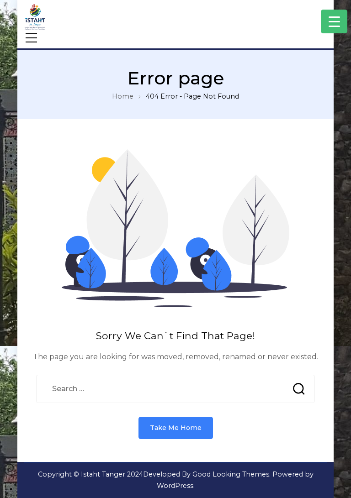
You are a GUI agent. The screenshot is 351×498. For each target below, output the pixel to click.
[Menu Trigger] (334, 21)
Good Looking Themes (230, 474)
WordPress (175, 486)
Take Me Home (176, 428)
